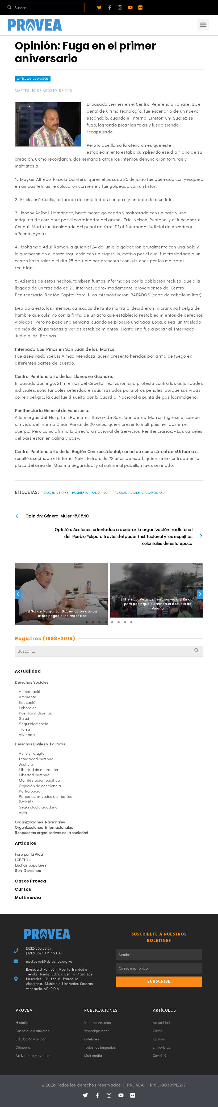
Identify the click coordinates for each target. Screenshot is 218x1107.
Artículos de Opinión (32, 78)
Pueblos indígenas (35, 713)
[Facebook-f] (109, 7)
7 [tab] (125, 622)
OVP (106, 492)
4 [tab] (105, 622)
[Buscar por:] (109, 651)
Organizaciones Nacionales (40, 821)
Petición (26, 801)
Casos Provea (30, 881)
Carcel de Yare (56, 492)
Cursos (23, 889)
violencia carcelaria (148, 492)
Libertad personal (35, 774)
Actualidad (28, 671)
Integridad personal (36, 758)
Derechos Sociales (32, 682)
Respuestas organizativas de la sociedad (51, 832)
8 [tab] (131, 622)
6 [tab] (118, 622)
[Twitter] (99, 7)
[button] (203, 24)
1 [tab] (86, 622)
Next (200, 594)
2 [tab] (93, 622)
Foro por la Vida (29, 854)
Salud (24, 718)
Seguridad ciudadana (38, 807)
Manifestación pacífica (39, 780)
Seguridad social (34, 723)
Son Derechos (28, 870)
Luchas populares (31, 865)
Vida (23, 812)
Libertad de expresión (38, 769)
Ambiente (27, 696)
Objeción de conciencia (40, 785)
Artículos (25, 843)
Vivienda (27, 734)
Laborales (28, 707)
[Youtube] (130, 7)
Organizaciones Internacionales (44, 827)
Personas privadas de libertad (46, 796)
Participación (31, 791)
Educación (28, 702)
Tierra (24, 729)
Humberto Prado (86, 492)
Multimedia (28, 897)
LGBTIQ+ (23, 859)
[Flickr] (140, 7)
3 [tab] (99, 622)
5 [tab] (112, 622)
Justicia (26, 764)
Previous (18, 594)
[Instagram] (120, 7)
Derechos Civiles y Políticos (40, 743)
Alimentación (31, 691)
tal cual (120, 492)
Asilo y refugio (32, 753)
